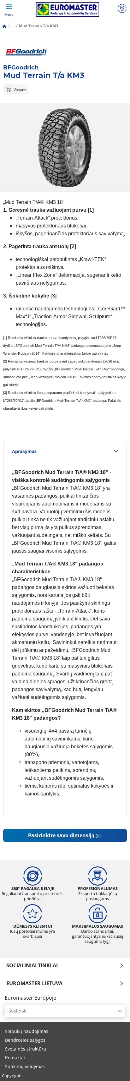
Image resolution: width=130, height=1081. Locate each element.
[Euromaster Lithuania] (67, 9)
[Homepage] (4, 26)
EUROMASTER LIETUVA (34, 983)
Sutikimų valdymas (25, 1066)
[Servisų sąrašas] (122, 9)
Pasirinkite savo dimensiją (61, 835)
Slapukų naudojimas (26, 1031)
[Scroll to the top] (113, 1068)
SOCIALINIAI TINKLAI (32, 965)
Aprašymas (24, 451)
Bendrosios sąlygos (25, 1040)
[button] (12, 26)
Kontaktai (15, 1058)
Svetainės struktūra (25, 1049)
